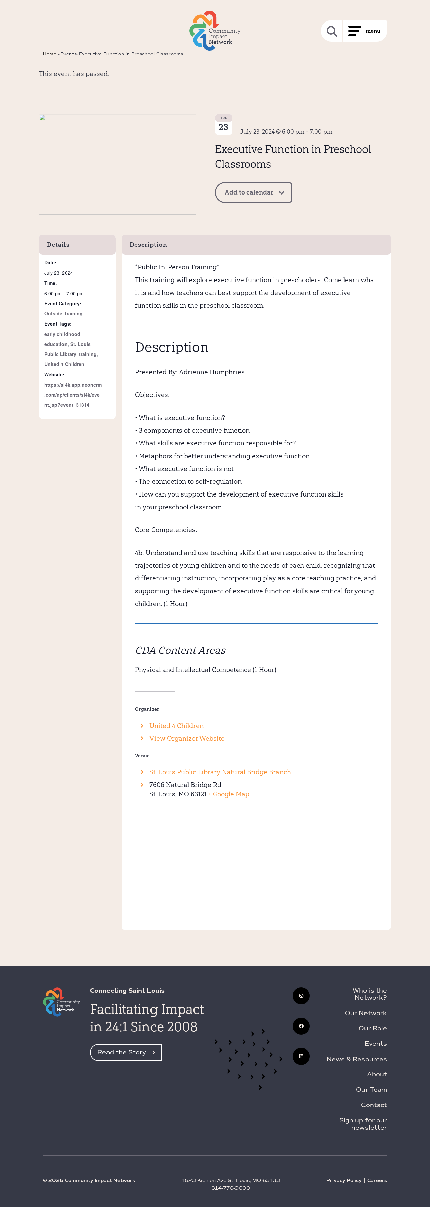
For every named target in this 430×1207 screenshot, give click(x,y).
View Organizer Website (187, 738)
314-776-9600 (230, 1188)
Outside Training (63, 313)
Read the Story (121, 1052)
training (88, 354)
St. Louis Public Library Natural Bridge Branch (220, 772)
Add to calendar (249, 192)
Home (49, 54)
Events (375, 1043)
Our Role (373, 1028)
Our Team (371, 1089)
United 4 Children (64, 364)
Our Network (366, 1013)
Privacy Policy (344, 1180)
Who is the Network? (370, 994)
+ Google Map (228, 794)
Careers (377, 1180)
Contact (374, 1105)
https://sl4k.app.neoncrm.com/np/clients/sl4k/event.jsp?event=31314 (73, 394)
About (377, 1074)
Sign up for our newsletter (363, 1124)
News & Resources (357, 1059)
